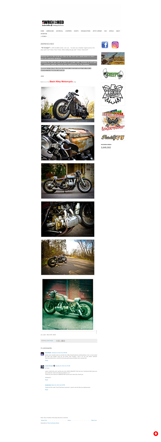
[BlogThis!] (59, 341)
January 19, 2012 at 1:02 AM (63, 366)
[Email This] (57, 341)
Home (69, 420)
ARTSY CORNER (97, 31)
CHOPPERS (68, 31)
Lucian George (49, 340)
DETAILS (111, 31)
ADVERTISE (44, 33)
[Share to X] (60, 341)
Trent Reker (48, 352)
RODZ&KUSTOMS (85, 31)
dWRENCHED (50, 31)
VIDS (105, 31)
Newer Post (44, 420)
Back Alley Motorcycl (61, 81)
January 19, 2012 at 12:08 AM (59, 352)
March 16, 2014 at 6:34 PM (58, 385)
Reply (46, 360)
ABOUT (118, 31)
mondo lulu (48, 385)
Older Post (94, 420)
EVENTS (76, 31)
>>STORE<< (44, 36)
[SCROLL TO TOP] (155, 433)
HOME (42, 31)
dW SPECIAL (59, 31)
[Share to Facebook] (62, 341)
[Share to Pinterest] (64, 341)
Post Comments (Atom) (53, 423)
